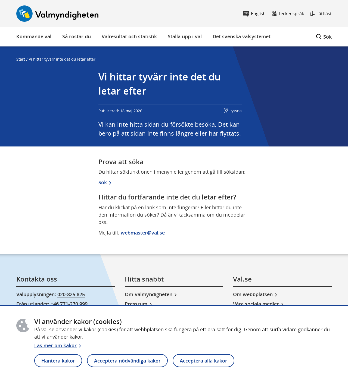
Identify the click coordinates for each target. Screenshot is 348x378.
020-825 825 (71, 294)
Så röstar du (76, 36)
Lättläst (324, 14)
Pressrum (136, 304)
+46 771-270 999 (69, 304)
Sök (324, 33)
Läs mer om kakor (55, 345)
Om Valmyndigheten (148, 294)
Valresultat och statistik (129, 36)
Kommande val (33, 36)
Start (20, 59)
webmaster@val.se (143, 232)
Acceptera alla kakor (203, 360)
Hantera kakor (58, 360)
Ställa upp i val (185, 36)
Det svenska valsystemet (242, 36)
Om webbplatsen (253, 294)
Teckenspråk (291, 14)
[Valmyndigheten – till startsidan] (57, 13)
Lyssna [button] (235, 110)
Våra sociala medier (256, 304)
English (258, 14)
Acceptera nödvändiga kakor (127, 360)
